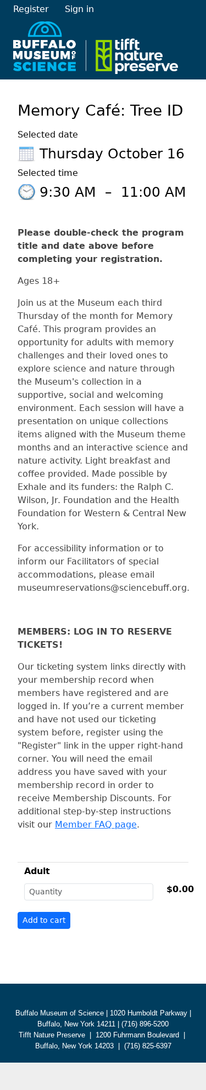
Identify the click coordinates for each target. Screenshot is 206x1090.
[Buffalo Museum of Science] (95, 47)
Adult (37, 871)
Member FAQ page (96, 824)
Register (31, 9)
